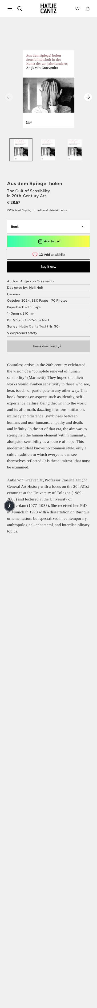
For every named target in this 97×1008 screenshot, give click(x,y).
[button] (9, 506)
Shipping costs (30, 210)
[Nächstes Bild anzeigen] (88, 97)
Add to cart (52, 241)
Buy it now (48, 267)
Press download (45, 346)
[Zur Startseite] (48, 8)
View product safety (22, 333)
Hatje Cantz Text (33, 326)
